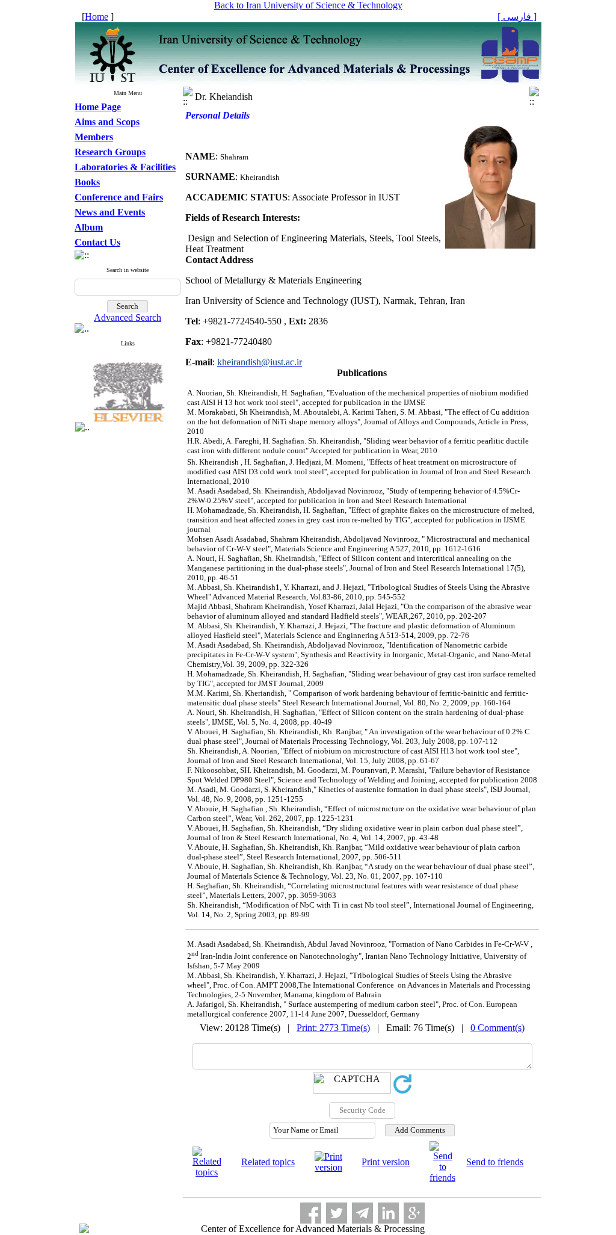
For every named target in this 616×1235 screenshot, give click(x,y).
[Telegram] (362, 1213)
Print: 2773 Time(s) (333, 1028)
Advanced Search (127, 317)
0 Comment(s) (497, 1028)
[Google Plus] (414, 1213)
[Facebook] (310, 1213)
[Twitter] (336, 1213)
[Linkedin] (388, 1213)
